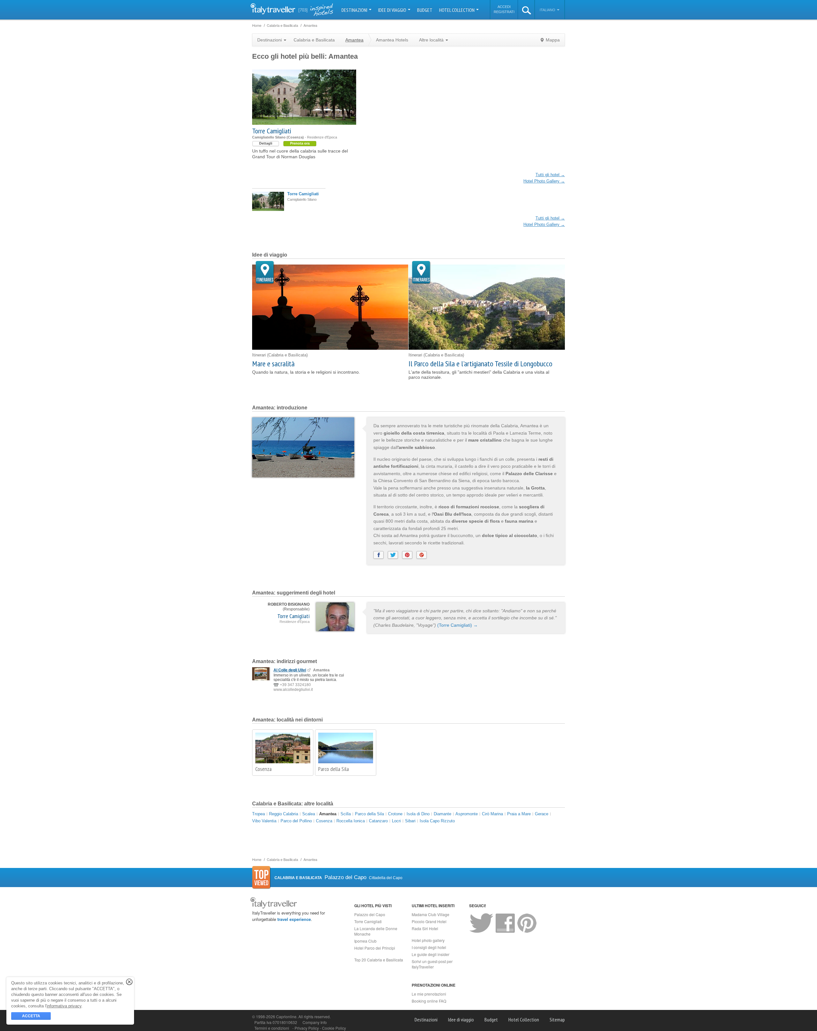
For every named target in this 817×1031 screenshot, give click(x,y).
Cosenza (263, 769)
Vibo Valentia (264, 820)
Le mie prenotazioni (429, 994)
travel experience (294, 919)
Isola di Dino (418, 813)
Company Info (315, 1022)
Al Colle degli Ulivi (290, 670)
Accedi (504, 7)
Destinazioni (354, 10)
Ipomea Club (365, 941)
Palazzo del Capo (369, 914)
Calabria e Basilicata (314, 39)
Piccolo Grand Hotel (429, 921)
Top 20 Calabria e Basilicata (378, 959)
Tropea (258, 813)
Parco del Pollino (296, 820)
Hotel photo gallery (428, 940)
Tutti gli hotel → (550, 174)
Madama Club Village (430, 914)
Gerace (541, 813)
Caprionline (286, 1016)
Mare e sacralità (273, 364)
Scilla (346, 813)
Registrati (504, 12)
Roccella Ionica (350, 820)
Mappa (553, 39)
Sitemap (557, 1019)
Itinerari (264, 273)
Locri (396, 820)
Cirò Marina (492, 813)
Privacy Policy (307, 1028)
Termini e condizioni (271, 1028)
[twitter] (393, 555)
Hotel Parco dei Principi (374, 948)
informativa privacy (64, 1006)
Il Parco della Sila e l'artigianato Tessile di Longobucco (480, 364)
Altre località (432, 39)
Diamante (442, 813)
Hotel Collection (457, 10)
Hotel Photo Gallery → (544, 181)
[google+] (421, 555)
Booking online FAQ (429, 1001)
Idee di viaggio (392, 10)
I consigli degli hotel (429, 947)
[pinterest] (407, 555)
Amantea (327, 813)
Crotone (395, 813)
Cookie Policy (334, 1028)
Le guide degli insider (430, 954)
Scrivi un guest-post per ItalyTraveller (432, 964)
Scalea (308, 813)
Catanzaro (378, 820)
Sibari (410, 820)
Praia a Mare (519, 813)
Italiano (548, 10)
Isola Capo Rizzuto (437, 820)
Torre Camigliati (271, 130)
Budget (424, 10)
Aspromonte (466, 813)
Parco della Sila (333, 769)
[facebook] (378, 555)
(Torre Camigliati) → (457, 625)
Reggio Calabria (283, 813)
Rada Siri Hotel (425, 928)
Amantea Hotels (392, 39)
